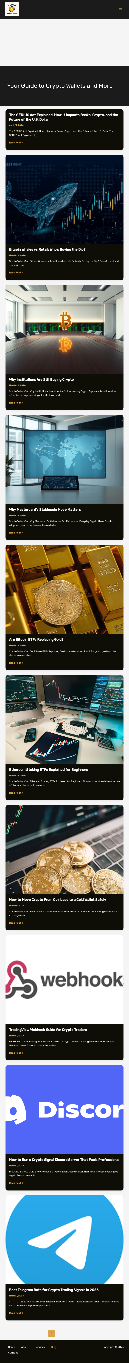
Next (117, 1333)
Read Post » (16, 143)
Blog (53, 1347)
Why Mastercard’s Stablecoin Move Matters (45, 509)
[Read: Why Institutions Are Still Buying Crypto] (64, 329)
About (24, 1347)
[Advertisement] (64, 42)
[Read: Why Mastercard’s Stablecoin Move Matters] (64, 459)
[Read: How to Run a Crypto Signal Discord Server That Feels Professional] (64, 1109)
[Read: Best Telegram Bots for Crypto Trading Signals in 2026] (64, 1239)
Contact (13, 1352)
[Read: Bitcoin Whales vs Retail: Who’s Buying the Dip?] (64, 199)
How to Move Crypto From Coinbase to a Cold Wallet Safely (57, 899)
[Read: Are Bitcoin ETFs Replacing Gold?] (64, 589)
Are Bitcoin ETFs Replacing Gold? (36, 639)
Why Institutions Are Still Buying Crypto (41, 379)
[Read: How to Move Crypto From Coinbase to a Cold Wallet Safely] (64, 849)
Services (40, 1347)
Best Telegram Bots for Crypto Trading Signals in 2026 (54, 1290)
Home (11, 1347)
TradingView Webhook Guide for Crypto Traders (48, 1030)
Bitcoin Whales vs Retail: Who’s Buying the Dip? (47, 249)
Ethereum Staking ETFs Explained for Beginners (48, 770)
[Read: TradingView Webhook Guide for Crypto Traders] (64, 979)
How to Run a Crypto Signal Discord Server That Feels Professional (64, 1160)
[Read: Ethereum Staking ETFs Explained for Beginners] (64, 719)
